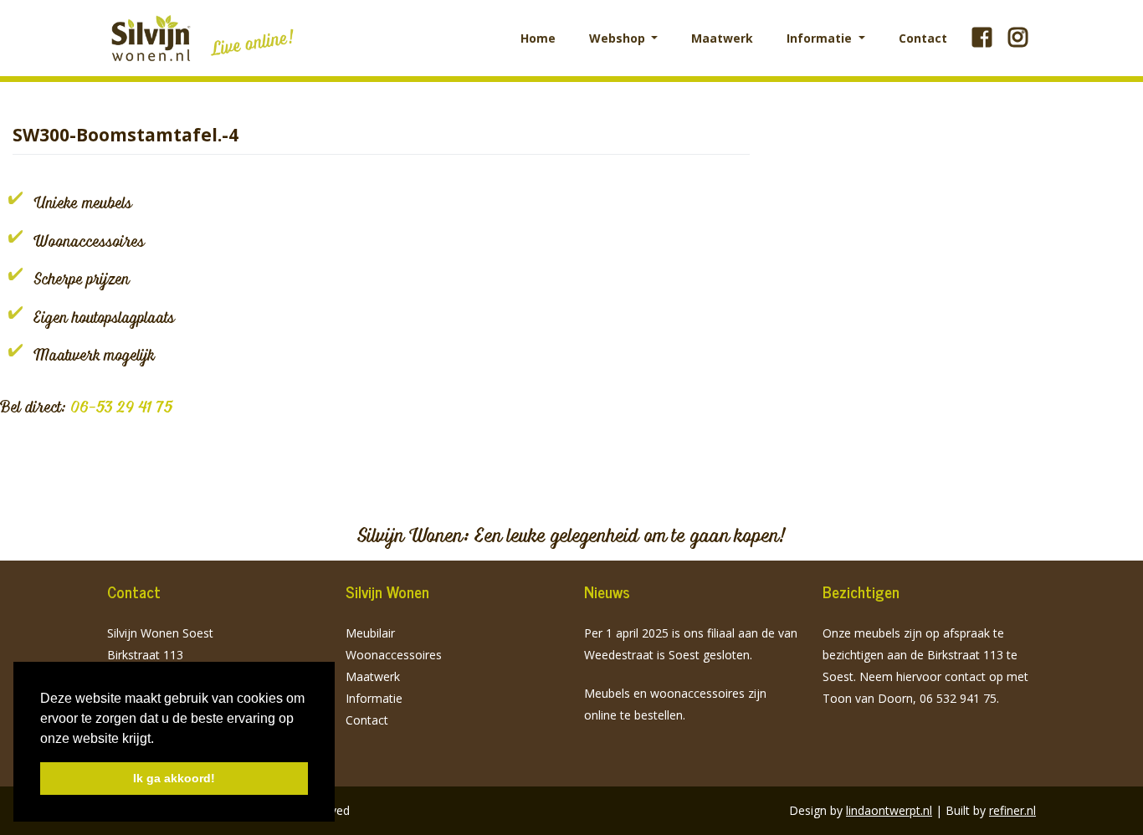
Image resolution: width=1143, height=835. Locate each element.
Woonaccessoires (394, 655)
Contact (923, 38)
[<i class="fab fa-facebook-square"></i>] (982, 37)
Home (538, 38)
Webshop (618, 38)
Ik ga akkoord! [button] (174, 778)
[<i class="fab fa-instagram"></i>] (1018, 37)
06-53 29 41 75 (121, 406)
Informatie (821, 38)
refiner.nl (1012, 810)
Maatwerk (722, 38)
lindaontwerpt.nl (889, 810)
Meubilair (370, 633)
